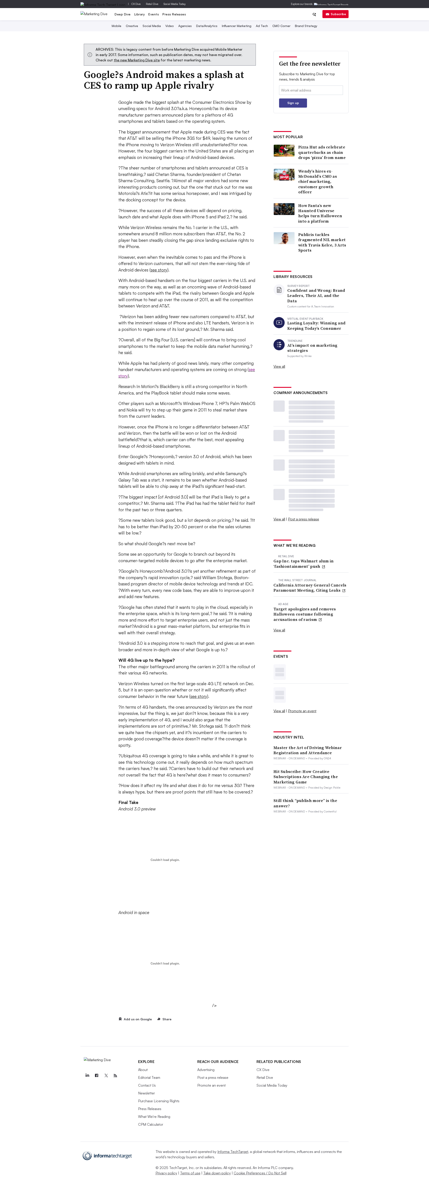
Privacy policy (166, 1173)
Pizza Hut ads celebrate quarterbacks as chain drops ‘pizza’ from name (322, 152)
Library (139, 14)
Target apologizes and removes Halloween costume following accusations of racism (304, 614)
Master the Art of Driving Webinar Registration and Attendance (307, 750)
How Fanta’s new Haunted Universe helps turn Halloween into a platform (320, 213)
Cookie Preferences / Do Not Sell (260, 1173)
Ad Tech (262, 26)
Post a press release (303, 519)
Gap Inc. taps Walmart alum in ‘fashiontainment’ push (303, 563)
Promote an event (302, 711)
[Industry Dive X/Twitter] (106, 1075)
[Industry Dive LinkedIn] (87, 1075)
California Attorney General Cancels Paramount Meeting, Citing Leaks (310, 587)
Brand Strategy (306, 26)
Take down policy (217, 1173)
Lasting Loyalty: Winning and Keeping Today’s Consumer (316, 325)
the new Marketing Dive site (137, 60)
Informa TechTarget (232, 1151)
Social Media (152, 26)
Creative (132, 26)
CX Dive (136, 4)
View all (279, 366)
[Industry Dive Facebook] (96, 1075)
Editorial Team (149, 1077)
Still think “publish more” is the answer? (305, 803)
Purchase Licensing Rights (158, 1101)
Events (153, 14)
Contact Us (147, 1085)
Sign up (293, 103)
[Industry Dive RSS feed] (115, 1075)
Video (169, 26)
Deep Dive (123, 14)
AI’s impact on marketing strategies (312, 348)
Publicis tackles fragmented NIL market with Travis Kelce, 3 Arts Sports (322, 242)
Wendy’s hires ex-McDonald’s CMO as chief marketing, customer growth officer (317, 182)
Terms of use (190, 1173)
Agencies (185, 26)
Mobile (116, 26)
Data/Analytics (206, 26)
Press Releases (174, 14)
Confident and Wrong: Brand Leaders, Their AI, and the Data (316, 295)
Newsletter (146, 1093)
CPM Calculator (150, 1124)
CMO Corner (281, 26)
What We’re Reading (154, 1116)
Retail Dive (152, 4)
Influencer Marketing (236, 26)
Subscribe (338, 14)
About (143, 1069)
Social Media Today (175, 4)
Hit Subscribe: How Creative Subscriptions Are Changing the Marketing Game (305, 777)
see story (159, 270)
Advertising (205, 1069)
